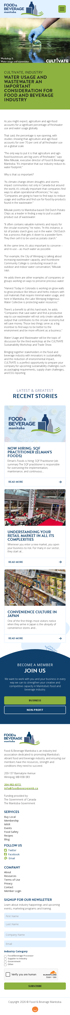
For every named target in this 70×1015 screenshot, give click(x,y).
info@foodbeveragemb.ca (21, 788)
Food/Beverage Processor (21, 956)
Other (10, 964)
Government (14, 961)
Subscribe (35, 986)
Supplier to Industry (17, 958)
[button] (62, 9)
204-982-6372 (12, 784)
